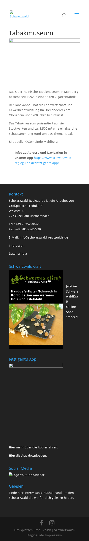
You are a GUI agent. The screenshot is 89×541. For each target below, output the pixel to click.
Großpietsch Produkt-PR (32, 530)
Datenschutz (18, 253)
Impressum (17, 245)
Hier (12, 447)
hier (21, 493)
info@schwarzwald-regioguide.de (44, 237)
